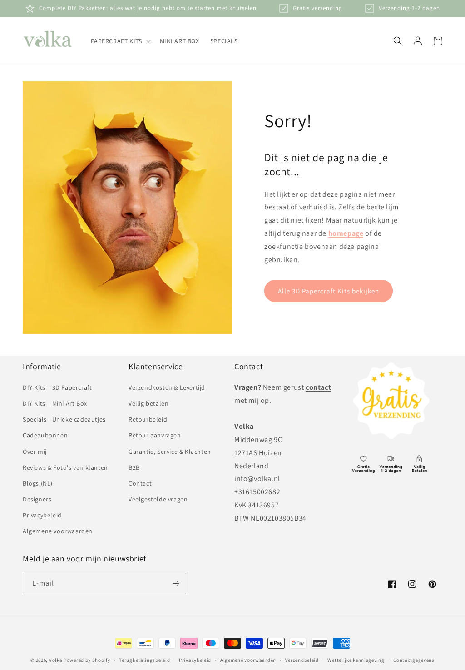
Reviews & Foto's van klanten (65, 467)
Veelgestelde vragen (158, 499)
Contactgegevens (414, 660)
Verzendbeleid (302, 660)
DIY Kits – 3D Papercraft (57, 387)
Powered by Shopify (87, 660)
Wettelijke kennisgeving (355, 660)
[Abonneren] (176, 583)
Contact (140, 483)
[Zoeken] (398, 41)
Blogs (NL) (38, 483)
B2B (134, 467)
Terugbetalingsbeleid (144, 660)
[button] (119, 40)
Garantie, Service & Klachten (170, 451)
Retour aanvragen (155, 435)
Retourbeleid (148, 419)
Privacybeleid (42, 515)
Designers (37, 499)
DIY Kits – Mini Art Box (55, 403)
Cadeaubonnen (45, 435)
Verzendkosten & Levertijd (167, 387)
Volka (56, 660)
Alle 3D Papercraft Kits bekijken (328, 291)
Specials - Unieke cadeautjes (64, 419)
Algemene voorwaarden (58, 531)
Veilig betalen (148, 403)
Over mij (35, 451)
